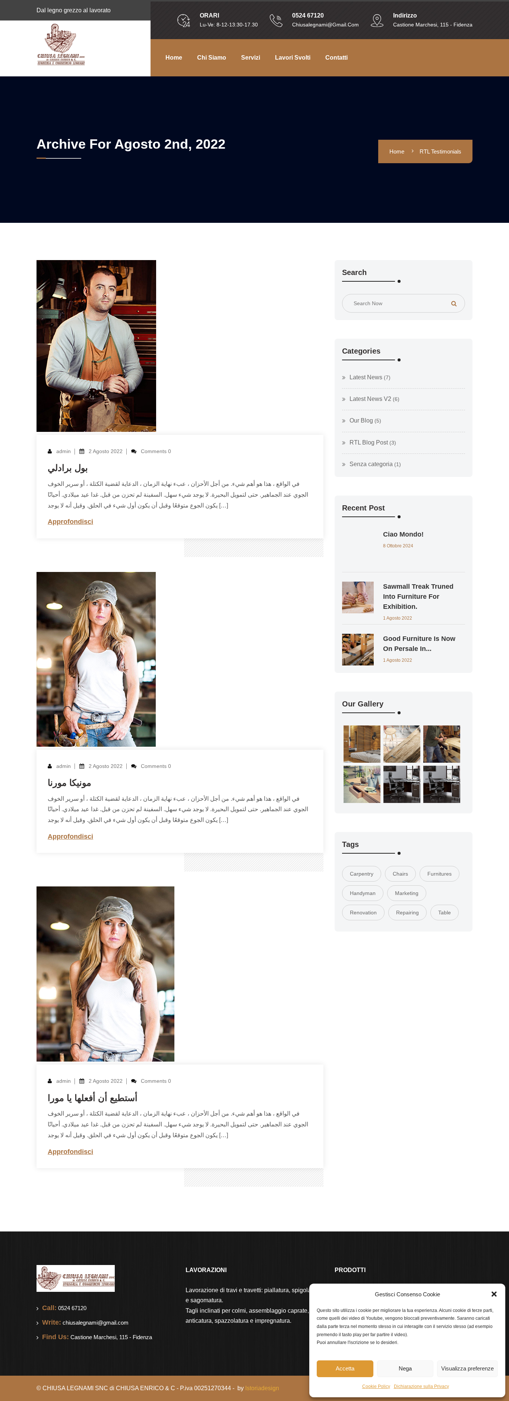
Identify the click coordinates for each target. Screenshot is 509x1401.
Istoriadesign (262, 1388)
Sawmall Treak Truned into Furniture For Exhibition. (418, 596)
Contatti (336, 57)
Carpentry (361, 874)
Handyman (363, 893)
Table (444, 912)
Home (173, 57)
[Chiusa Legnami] (61, 44)
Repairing (407, 912)
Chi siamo (211, 57)
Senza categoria (371, 464)
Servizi (250, 57)
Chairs (400, 874)
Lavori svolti (292, 57)
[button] (494, 1294)
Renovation (363, 912)
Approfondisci (70, 521)
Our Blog (361, 420)
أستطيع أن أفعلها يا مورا (92, 1098)
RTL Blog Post (369, 442)
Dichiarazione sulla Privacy (421, 1386)
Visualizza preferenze (467, 1368)
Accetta (345, 1368)
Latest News (366, 377)
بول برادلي (68, 468)
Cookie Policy (376, 1386)
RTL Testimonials (440, 151)
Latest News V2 (370, 399)
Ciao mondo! (403, 534)
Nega (405, 1368)
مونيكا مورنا (69, 783)
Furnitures (439, 874)
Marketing (406, 893)
